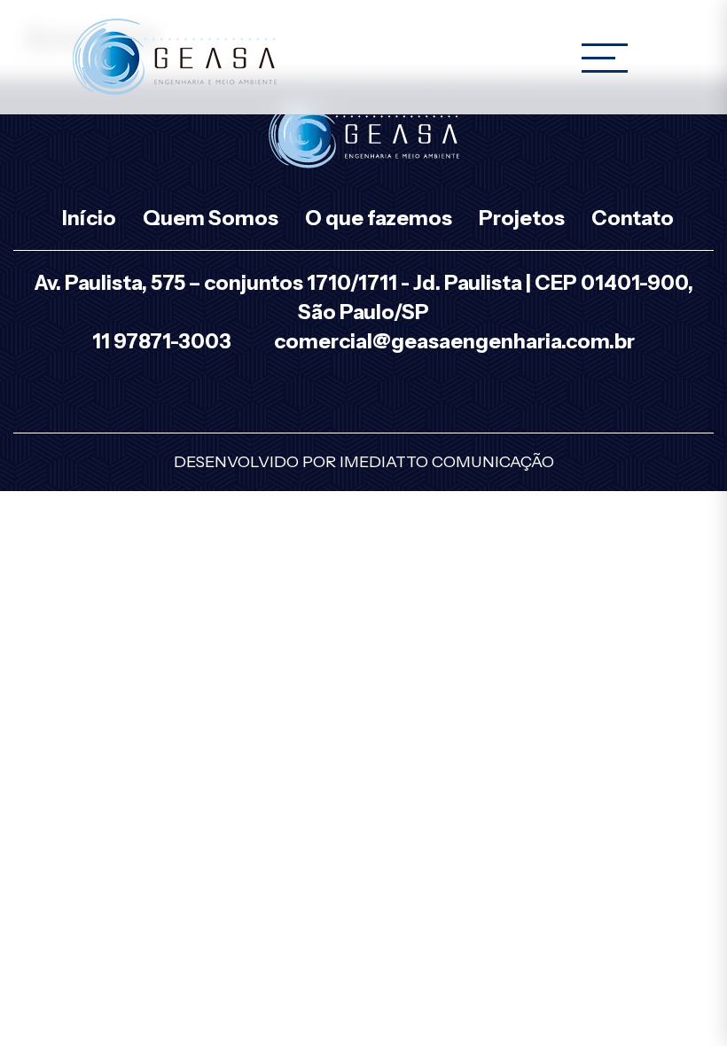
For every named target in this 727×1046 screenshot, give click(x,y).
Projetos (522, 218)
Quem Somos (210, 218)
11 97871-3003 (161, 341)
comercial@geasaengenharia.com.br (454, 341)
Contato (632, 218)
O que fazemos (378, 218)
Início (89, 218)
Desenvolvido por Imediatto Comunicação (364, 462)
